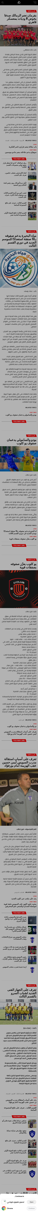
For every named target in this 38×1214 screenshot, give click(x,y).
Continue (32, 1208)
